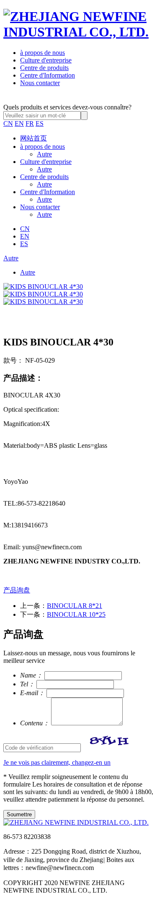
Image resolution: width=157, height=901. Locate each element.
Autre (44, 154)
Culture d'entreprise (46, 60)
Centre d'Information (47, 75)
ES (40, 123)
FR (30, 123)
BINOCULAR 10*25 (76, 614)
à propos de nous (42, 52)
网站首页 (33, 138)
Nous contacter (40, 82)
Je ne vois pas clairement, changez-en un (57, 762)
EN (19, 123)
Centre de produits (44, 67)
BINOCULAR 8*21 (74, 605)
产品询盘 (16, 590)
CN (8, 123)
